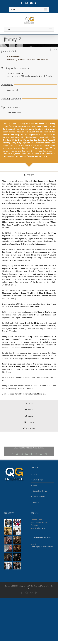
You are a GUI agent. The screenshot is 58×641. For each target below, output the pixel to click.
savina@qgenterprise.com (42, 546)
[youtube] (55, 49)
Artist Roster (38, 480)
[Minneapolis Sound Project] (17, 522)
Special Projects (39, 496)
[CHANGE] (8, 531)
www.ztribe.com (13, 56)
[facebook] (51, 49)
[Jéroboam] (17, 548)
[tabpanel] (29, 289)
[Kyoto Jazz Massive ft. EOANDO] (17, 557)
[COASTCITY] (17, 531)
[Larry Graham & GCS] (8, 565)
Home (35, 474)
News (35, 485)
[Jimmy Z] (8, 557)
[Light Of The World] (17, 565)
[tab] (29, 175)
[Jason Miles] (8, 548)
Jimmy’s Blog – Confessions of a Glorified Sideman (27, 59)
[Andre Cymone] (8, 540)
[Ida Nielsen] (17, 540)
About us (36, 502)
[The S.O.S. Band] (8, 522)
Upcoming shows (40, 491)
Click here (41, 528)
